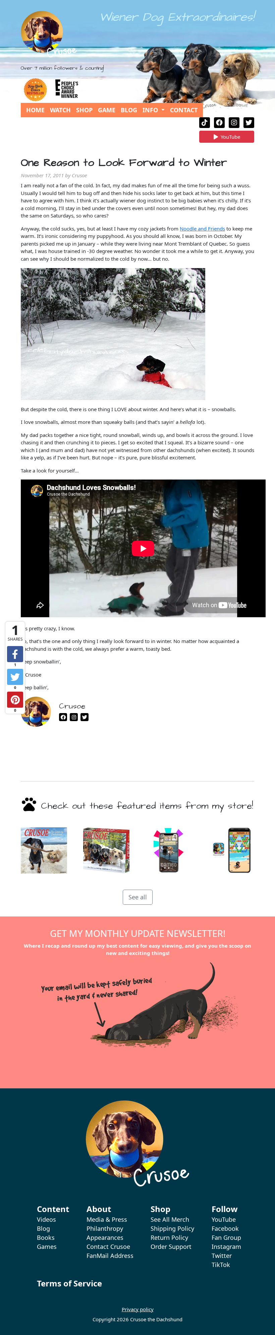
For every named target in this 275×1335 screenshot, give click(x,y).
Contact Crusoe (108, 1247)
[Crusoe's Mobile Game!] (231, 850)
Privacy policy (138, 1309)
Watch (60, 110)
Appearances (105, 1237)
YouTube (230, 138)
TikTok (221, 1265)
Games (47, 1247)
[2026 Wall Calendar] (44, 850)
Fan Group (226, 1237)
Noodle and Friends (202, 228)
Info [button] (151, 110)
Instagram (226, 1247)
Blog (129, 110)
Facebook (225, 1228)
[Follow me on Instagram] (234, 122)
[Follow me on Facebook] (219, 122)
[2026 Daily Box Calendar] (106, 850)
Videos (46, 1219)
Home (35, 110)
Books (46, 1237)
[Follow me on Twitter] (248, 122)
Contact (184, 110)
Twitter (222, 1256)
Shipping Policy (172, 1228)
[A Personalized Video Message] (169, 850)
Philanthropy (105, 1228)
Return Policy (169, 1237)
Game (106, 110)
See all (137, 897)
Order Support (171, 1247)
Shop (84, 110)
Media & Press (107, 1219)
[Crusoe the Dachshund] (49, 34)
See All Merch (170, 1219)
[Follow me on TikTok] (204, 122)
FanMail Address (110, 1256)
